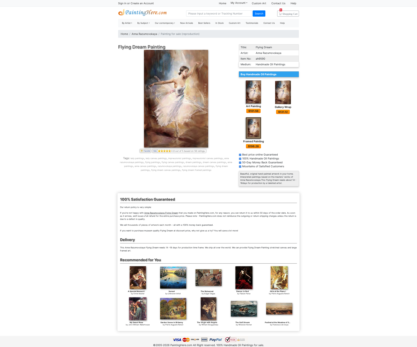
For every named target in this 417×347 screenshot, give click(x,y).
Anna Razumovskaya (144, 33)
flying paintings (152, 162)
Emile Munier (139, 293)
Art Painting (253, 106)
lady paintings (137, 158)
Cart (288, 13)
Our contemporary (164, 23)
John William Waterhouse (139, 325)
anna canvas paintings (145, 166)
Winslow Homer (245, 325)
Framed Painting (253, 141)
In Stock (220, 23)
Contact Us (278, 3)
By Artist (126, 23)
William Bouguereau (209, 325)
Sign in (122, 3)
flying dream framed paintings (196, 170)
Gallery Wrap (283, 107)
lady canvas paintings (156, 158)
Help (293, 3)
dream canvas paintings (214, 162)
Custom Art (259, 3)
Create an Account (142, 3)
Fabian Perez (245, 293)
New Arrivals (186, 23)
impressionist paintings (179, 158)
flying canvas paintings (173, 162)
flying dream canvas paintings (165, 170)
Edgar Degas (209, 293)
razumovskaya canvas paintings (198, 166)
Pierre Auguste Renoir (281, 293)
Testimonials (252, 23)
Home (222, 3)
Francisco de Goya (280, 325)
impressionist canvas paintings (208, 158)
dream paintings (193, 162)
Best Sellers (204, 23)
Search (259, 13)
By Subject (142, 23)
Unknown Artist (174, 293)
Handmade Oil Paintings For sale (142, 13)
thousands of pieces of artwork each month (149, 225)
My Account (238, 2)
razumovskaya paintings (169, 166)
